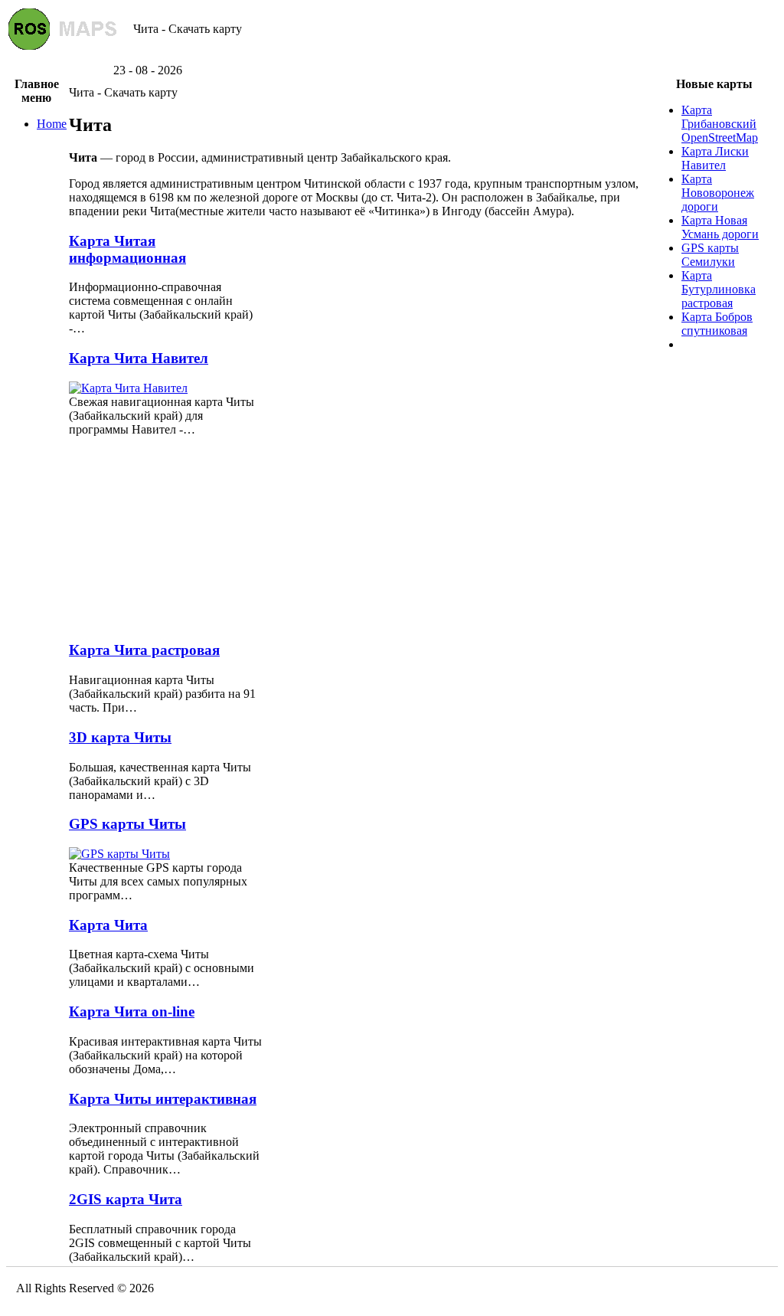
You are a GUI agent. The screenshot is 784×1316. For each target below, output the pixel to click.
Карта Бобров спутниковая (717, 323)
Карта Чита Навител (138, 358)
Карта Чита (108, 925)
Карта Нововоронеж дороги (717, 192)
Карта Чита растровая (144, 650)
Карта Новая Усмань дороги (720, 227)
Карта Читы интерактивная (162, 1099)
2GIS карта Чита (125, 1199)
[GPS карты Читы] (119, 853)
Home (52, 123)
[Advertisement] (392, 58)
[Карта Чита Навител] (128, 387)
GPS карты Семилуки (710, 254)
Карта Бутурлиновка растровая (718, 289)
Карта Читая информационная (127, 249)
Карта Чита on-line (131, 1011)
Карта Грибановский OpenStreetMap (719, 123)
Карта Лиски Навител (715, 158)
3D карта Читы (120, 737)
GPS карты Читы (127, 824)
